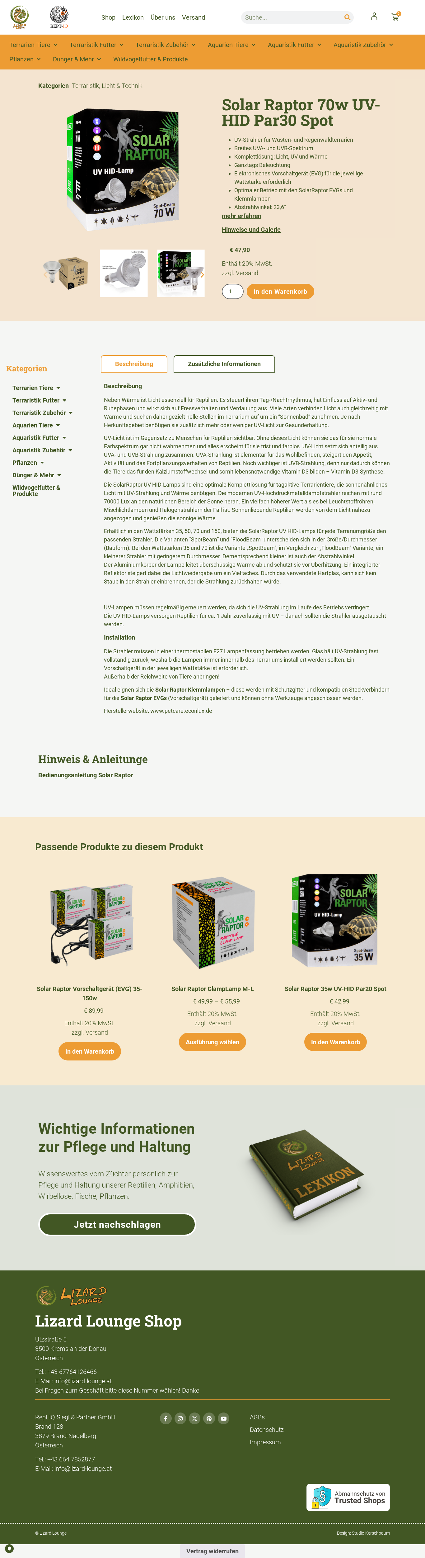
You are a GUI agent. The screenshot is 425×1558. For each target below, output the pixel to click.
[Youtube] (223, 1418)
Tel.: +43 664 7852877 (65, 1459)
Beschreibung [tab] (134, 364)
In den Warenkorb (280, 291)
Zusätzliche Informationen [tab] (224, 364)
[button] (45, 275)
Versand (193, 17)
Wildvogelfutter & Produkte (150, 59)
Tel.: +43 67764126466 (66, 1371)
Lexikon (133, 17)
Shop (108, 17)
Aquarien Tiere (228, 45)
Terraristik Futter (93, 45)
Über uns (163, 17)
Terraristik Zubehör (162, 45)
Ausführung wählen (212, 1042)
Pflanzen (21, 59)
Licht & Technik (122, 85)
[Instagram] (180, 1418)
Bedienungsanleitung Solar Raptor (85, 775)
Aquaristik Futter (291, 45)
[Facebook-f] (165, 1418)
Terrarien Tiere (29, 45)
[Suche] (347, 17)
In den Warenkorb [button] (89, 1051)
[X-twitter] (194, 1418)
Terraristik (85, 85)
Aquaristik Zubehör (360, 45)
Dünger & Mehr (73, 59)
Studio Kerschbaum (371, 1533)
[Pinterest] (209, 1418)
